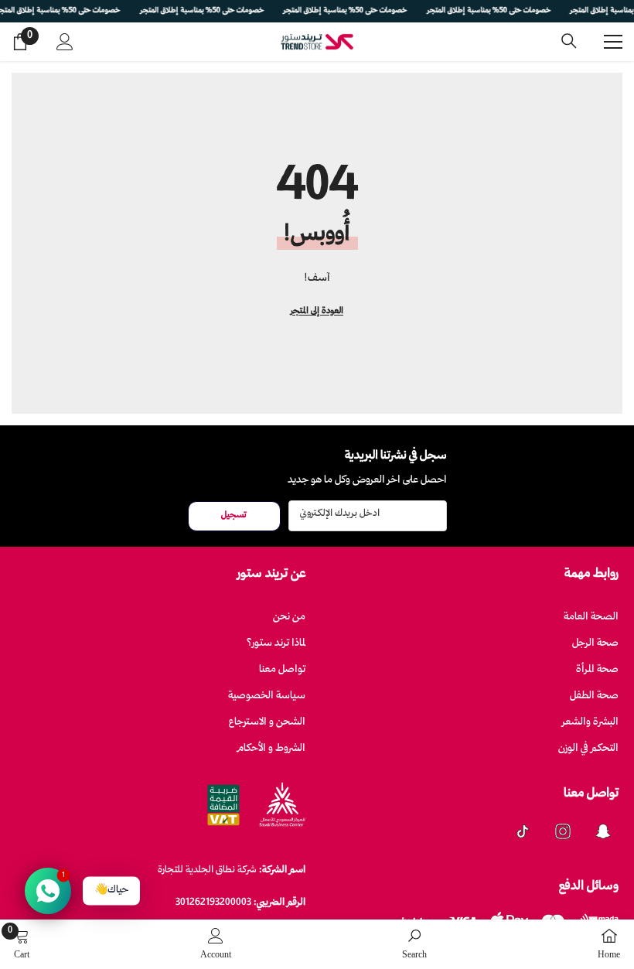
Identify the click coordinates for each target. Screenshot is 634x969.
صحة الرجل (595, 644)
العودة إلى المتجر (317, 311)
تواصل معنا (282, 670)
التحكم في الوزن (588, 749)
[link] (414, 944)
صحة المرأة (597, 670)
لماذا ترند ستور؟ (276, 644)
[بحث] (569, 41)
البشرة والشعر (590, 723)
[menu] (613, 41)
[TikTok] (522, 831)
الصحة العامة (591, 617)
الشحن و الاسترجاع (267, 723)
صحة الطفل (594, 696)
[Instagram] (562, 831)
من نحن (289, 617)
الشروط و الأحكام (271, 749)
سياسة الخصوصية (266, 696)
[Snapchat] (603, 831)
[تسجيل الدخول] (64, 41)
